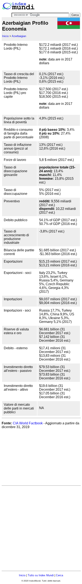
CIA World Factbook (28, 423)
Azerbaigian (19, 36)
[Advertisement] (33, 458)
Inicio (5, 36)
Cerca (59, 575)
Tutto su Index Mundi (41, 575)
